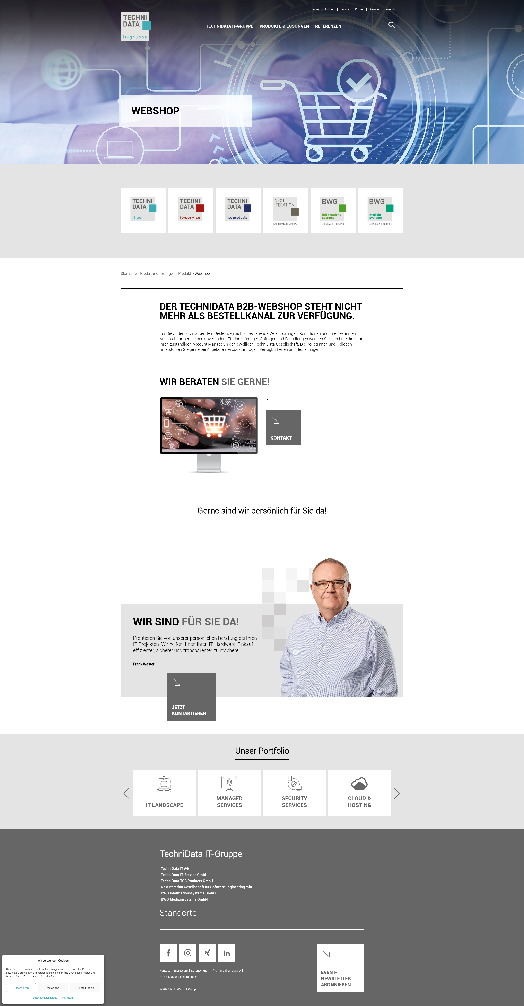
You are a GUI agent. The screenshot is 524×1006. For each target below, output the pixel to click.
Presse (359, 9)
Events (344, 9)
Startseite (129, 273)
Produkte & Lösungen (284, 26)
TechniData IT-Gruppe (229, 26)
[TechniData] (136, 26)
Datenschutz (199, 970)
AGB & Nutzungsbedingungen (179, 977)
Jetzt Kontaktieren (189, 710)
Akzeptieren (21, 987)
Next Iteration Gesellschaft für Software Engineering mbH (207, 886)
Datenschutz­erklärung (45, 997)
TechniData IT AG (175, 868)
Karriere (374, 9)
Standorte (178, 912)
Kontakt (391, 9)
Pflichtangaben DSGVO (226, 970)
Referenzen (328, 26)
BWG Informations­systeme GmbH (188, 893)
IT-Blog (329, 9)
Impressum (67, 997)
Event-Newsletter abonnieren (336, 978)
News (315, 9)
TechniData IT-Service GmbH (184, 874)
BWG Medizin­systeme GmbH (184, 899)
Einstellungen (85, 987)
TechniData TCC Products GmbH (187, 880)
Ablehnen (53, 987)
